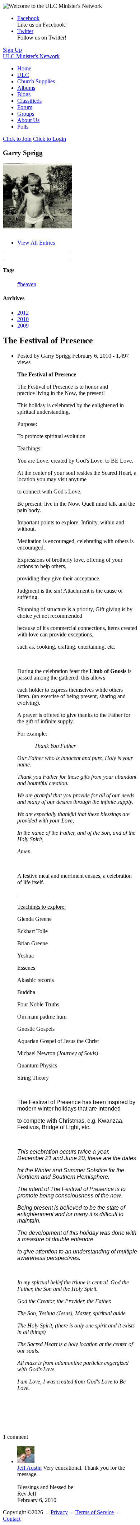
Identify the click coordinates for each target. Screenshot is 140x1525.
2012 (23, 313)
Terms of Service (94, 1512)
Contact (11, 1519)
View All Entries (36, 243)
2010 (23, 319)
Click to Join (17, 139)
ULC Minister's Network (31, 56)
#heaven (26, 284)
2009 (23, 326)
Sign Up (12, 50)
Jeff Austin (29, 1468)
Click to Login (49, 139)
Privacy (59, 1512)
